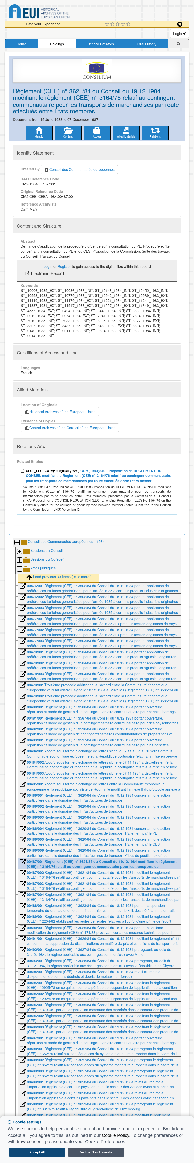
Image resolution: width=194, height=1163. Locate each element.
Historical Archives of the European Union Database (53, 12)
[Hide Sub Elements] (17, 542)
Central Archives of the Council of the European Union (72, 427)
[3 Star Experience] (118, 24)
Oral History (146, 43)
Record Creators (100, 43)
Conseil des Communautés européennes (82, 169)
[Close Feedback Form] (179, 24)
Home (21, 43)
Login (178, 33)
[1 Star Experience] (107, 24)
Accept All (37, 1152)
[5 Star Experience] (129, 24)
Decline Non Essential (96, 1152)
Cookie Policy (115, 1135)
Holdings (57, 43)
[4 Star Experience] (123, 24)
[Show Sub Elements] (19, 551)
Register (64, 266)
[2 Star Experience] (113, 24)
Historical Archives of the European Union (62, 411)
